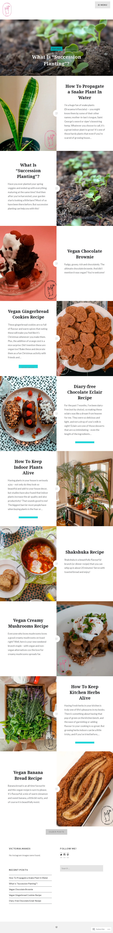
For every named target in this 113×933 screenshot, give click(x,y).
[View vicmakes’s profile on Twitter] (61, 855)
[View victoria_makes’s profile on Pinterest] (68, 855)
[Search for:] (81, 868)
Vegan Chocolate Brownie (56, 63)
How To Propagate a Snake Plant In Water (28, 878)
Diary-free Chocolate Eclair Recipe (25, 900)
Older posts (56, 832)
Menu (104, 5)
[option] (56, 47)
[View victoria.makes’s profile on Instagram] (64, 855)
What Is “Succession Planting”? (23, 883)
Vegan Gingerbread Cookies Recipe (25, 895)
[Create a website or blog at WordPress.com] (56, 927)
